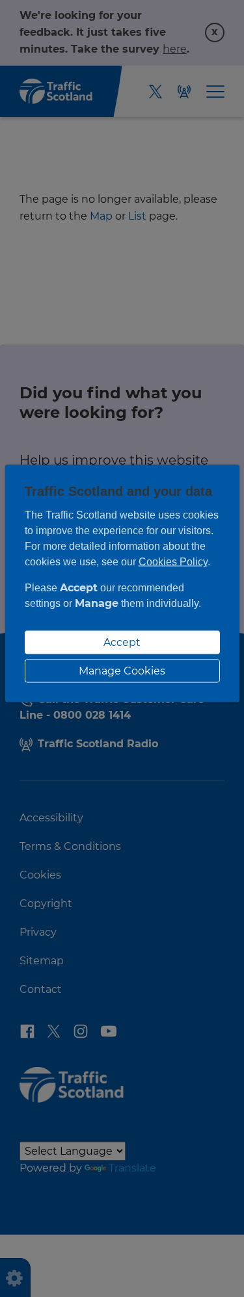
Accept (122, 642)
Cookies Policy (173, 561)
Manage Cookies (122, 671)
